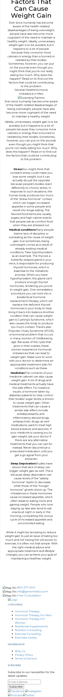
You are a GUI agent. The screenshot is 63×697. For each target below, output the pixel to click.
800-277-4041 (26, 587)
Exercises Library (26, 637)
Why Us (20, 651)
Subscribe (16, 686)
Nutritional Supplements (31, 626)
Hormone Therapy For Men (33, 615)
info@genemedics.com (32, 591)
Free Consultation (29, 595)
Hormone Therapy (27, 611)
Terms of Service (26, 658)
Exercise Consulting (28, 634)
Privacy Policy (24, 654)
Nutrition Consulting (28, 630)
